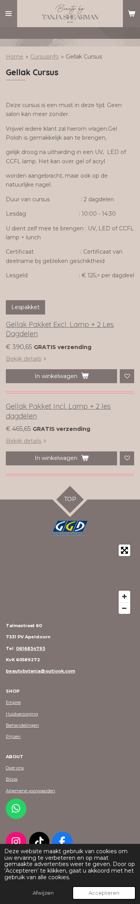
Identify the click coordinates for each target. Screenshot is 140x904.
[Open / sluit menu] (8, 13)
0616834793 (30, 648)
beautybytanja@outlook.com (40, 671)
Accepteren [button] (104, 893)
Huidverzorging (22, 714)
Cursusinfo (44, 56)
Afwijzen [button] (43, 893)
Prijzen (13, 736)
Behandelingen (22, 725)
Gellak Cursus (84, 56)
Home (14, 56)
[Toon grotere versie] (70, 528)
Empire (13, 702)
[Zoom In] (124, 596)
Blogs (12, 779)
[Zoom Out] (124, 608)
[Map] (70, 579)
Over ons (15, 768)
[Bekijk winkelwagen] (131, 13)
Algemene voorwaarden (30, 790)
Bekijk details (23, 358)
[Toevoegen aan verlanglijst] (127, 376)
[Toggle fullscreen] (124, 550)
